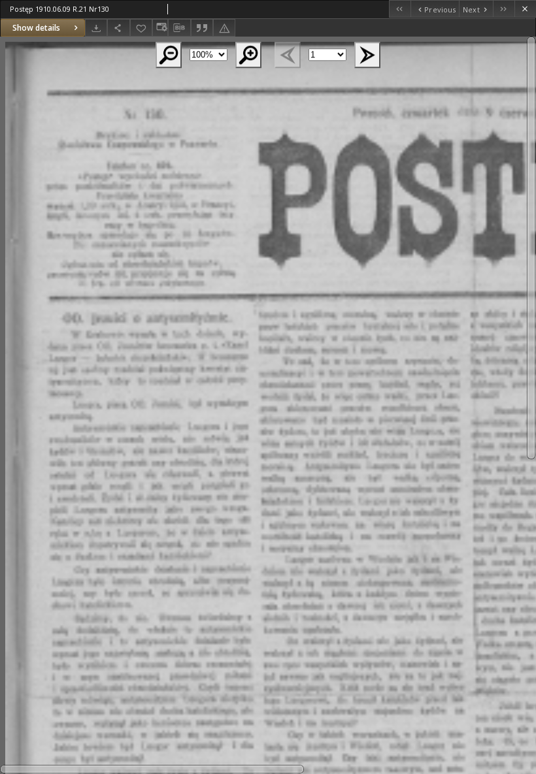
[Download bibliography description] (179, 28)
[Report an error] (224, 28)
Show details (36, 27)
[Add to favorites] (141, 28)
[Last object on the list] (503, 9)
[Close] (525, 9)
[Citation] (202, 28)
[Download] (96, 28)
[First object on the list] (399, 9)
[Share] (118, 28)
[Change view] (160, 28)
